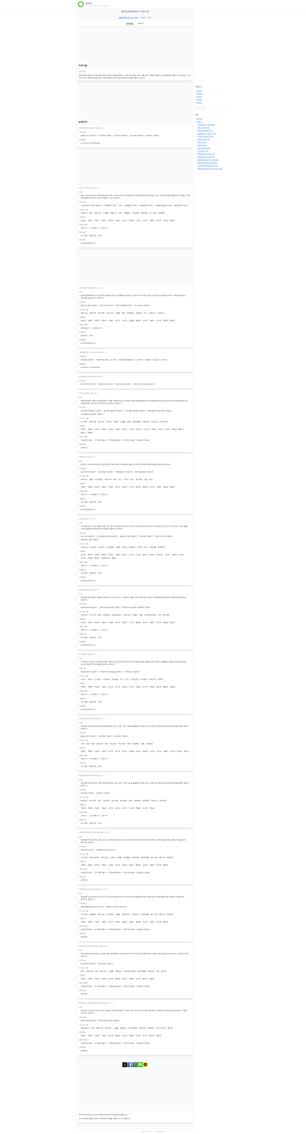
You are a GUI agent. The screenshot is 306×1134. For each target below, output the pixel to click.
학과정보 (199, 102)
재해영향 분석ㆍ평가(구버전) (207, 134)
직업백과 (88, 3)
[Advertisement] (135, 45)
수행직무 (140, 23)
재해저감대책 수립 (204, 139)
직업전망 (199, 97)
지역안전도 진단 (203, 151)
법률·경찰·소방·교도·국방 (128, 17)
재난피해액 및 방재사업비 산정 (207, 166)
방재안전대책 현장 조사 (205, 131)
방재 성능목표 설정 (204, 148)
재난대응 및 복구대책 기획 (206, 157)
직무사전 (199, 99)
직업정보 (199, 91)
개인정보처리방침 (159, 1131)
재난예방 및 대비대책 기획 (206, 154)
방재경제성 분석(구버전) (205, 136)
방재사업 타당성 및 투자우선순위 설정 (210, 169)
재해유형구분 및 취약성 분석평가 (208, 160)
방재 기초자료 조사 (204, 128)
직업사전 (199, 94)
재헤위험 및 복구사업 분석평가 (207, 163)
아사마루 (150, 1131)
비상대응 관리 (202, 145)
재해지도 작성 (202, 142)
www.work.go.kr (105, 1114)
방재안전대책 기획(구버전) (206, 125)
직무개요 (129, 23)
